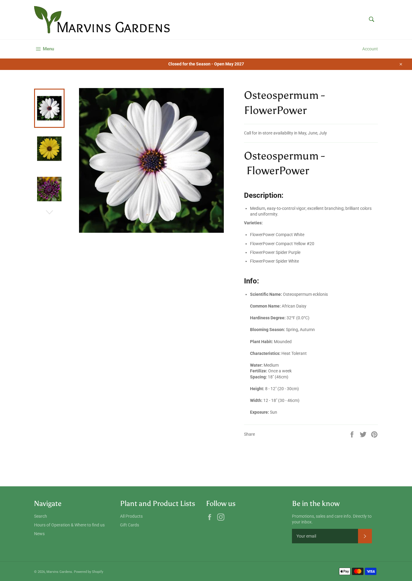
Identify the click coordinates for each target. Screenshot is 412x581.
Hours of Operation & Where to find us (69, 525)
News (39, 533)
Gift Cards (129, 525)
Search (40, 516)
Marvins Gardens (59, 572)
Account (370, 48)
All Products (131, 516)
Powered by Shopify (88, 572)
